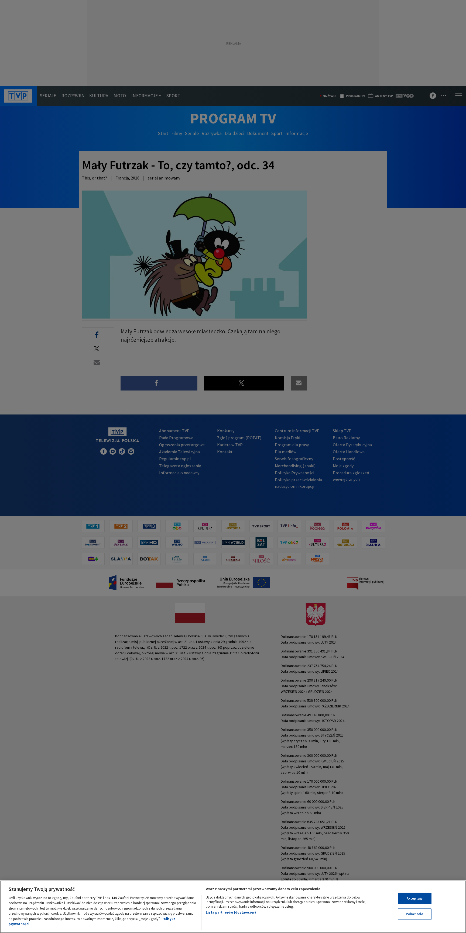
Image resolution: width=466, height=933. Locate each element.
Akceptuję (415, 898)
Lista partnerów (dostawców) (231, 912)
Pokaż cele (414, 914)
